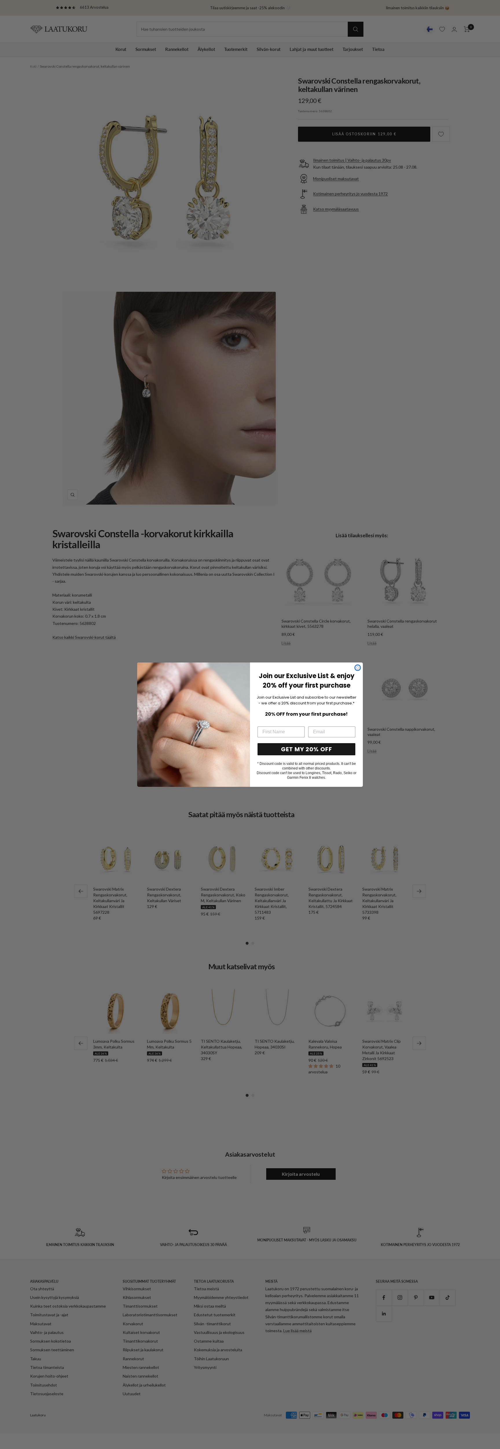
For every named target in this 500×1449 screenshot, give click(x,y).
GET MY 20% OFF (306, 749)
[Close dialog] (358, 668)
